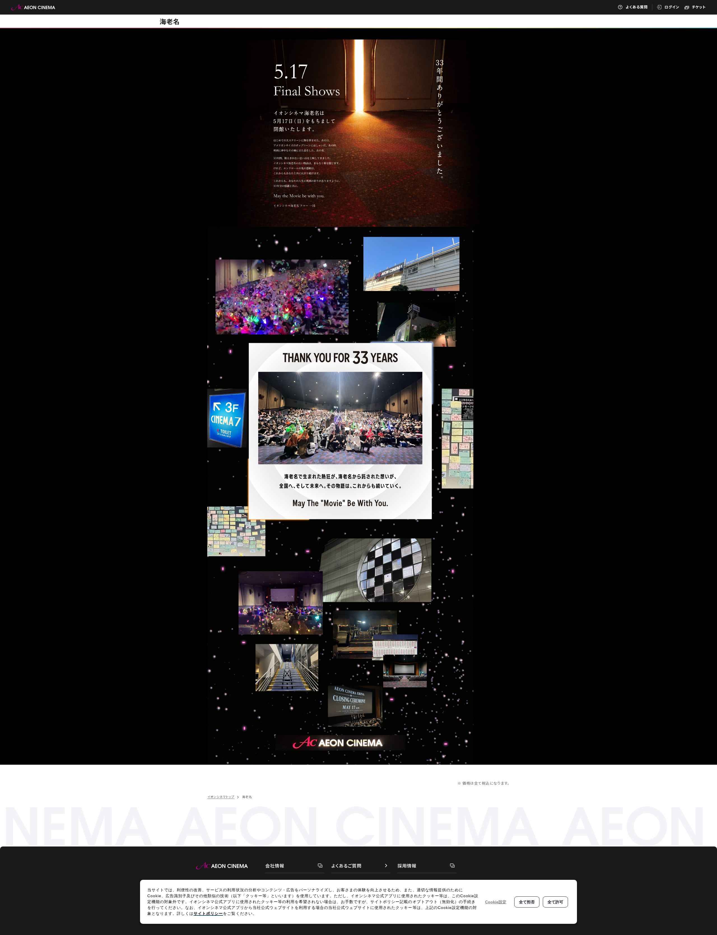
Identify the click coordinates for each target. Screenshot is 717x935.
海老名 (170, 21)
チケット (699, 7)
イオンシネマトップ (220, 796)
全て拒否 (527, 902)
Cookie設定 (495, 902)
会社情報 (274, 865)
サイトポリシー (208, 913)
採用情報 (406, 865)
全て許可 (555, 902)
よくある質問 (637, 7)
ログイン (672, 7)
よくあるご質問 (346, 865)
